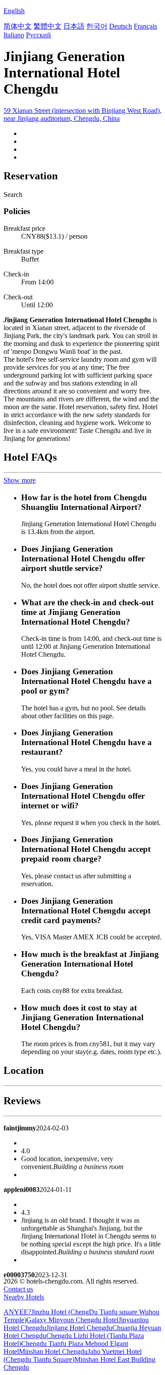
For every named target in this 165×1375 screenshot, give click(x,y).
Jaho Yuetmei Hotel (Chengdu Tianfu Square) (73, 1355)
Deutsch (120, 26)
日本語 (73, 26)
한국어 (96, 26)
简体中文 (18, 26)
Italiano (14, 35)
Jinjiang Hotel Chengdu (79, 1327)
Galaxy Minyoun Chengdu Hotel (72, 1320)
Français (145, 26)
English (14, 11)
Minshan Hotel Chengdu (53, 1351)
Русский (38, 35)
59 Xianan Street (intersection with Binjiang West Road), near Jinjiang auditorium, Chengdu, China (82, 114)
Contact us (18, 1289)
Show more (20, 480)
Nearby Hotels (24, 1297)
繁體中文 (47, 26)
